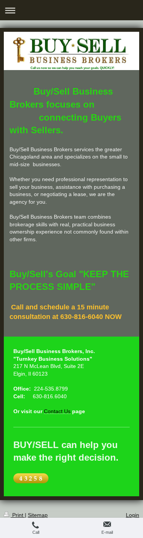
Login (132, 515)
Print (18, 515)
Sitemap (38, 515)
